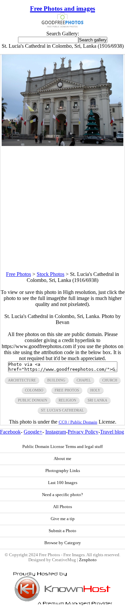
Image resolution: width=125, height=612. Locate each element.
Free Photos (18, 274)
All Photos (62, 506)
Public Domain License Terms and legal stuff (62, 446)
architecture (22, 380)
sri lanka (97, 400)
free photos (67, 390)
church (109, 380)
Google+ (33, 432)
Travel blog (112, 432)
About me (62, 458)
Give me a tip (63, 518)
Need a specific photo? (62, 494)
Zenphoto (88, 560)
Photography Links (62, 470)
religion (67, 400)
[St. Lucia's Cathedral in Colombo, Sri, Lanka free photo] (63, 144)
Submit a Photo (62, 530)
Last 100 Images (62, 482)
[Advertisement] (62, 208)
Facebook (10, 432)
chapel (84, 380)
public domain (32, 400)
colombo (34, 390)
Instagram (55, 432)
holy (95, 390)
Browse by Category (62, 543)
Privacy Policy (83, 432)
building (56, 380)
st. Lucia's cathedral (62, 410)
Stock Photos (50, 274)
